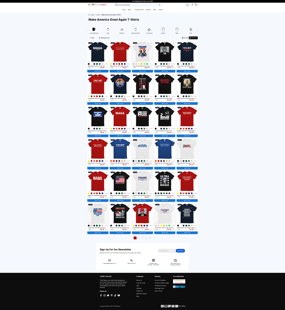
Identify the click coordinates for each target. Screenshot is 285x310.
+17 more (150, 63)
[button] (106, 43)
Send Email (180, 250)
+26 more (173, 193)
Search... (117, 3)
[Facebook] (101, 295)
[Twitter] (108, 295)
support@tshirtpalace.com (109, 263)
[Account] (192, 5)
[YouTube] (119, 295)
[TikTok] (115, 295)
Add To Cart (98, 71)
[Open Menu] (89, 5)
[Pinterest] (111, 295)
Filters (93, 37)
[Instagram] (104, 295)
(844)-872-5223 (132, 263)
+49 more (106, 63)
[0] (196, 5)
